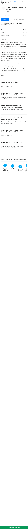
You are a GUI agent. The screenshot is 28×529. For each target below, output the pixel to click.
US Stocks (11, 2)
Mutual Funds (23, 2)
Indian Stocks (15, 2)
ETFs (19, 2)
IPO (26, 2)
